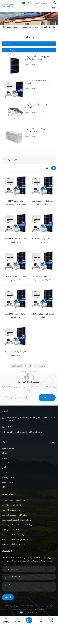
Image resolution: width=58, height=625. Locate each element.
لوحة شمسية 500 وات (11, 510)
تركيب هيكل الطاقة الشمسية (13, 534)
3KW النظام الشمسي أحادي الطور (42, 316)
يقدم (6, 597)
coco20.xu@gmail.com (31, 432)
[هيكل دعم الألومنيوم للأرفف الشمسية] (14, 113)
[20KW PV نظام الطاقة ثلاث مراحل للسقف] (15, 223)
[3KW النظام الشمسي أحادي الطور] (42, 298)
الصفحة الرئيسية (12, 27)
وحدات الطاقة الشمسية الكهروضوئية (16, 520)
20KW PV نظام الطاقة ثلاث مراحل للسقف (15, 240)
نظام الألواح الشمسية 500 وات (14, 515)
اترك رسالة (29, 620)
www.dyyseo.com (26, 609)
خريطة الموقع (7, 482)
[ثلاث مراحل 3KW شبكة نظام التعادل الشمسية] (42, 260)
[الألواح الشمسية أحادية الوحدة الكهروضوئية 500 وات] (14, 65)
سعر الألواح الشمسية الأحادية (13, 505)
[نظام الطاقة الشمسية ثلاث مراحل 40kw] (42, 185)
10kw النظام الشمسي (10, 529)
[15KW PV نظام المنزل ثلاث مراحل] (42, 223)
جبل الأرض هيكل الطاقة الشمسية (15, 539)
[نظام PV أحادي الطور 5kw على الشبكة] (15, 298)
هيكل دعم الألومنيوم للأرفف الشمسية (36, 106)
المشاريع (5, 462)
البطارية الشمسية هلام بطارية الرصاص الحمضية (37, 130)
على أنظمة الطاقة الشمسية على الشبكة (18, 524)
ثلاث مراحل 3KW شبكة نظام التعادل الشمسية (42, 278)
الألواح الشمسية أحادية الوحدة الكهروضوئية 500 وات (37, 58)
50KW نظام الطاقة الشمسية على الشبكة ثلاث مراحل (15, 203)
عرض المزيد (30, 64)
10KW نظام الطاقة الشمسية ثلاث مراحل (15, 278)
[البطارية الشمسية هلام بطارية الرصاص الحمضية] (14, 137)
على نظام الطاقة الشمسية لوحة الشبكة (38, 82)
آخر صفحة (42, 366)
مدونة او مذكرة (8, 477)
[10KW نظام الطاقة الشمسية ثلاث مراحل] (15, 260)
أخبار (4, 467)
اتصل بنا (5, 472)
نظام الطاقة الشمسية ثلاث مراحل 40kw (42, 203)
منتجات (5, 457)
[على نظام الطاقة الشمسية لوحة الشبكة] (14, 89)
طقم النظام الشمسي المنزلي (13, 500)
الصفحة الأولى (17, 366)
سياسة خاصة (39, 609)
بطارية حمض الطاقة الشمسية (13, 544)
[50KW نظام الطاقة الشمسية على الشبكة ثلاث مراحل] (15, 185)
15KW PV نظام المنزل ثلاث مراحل (43, 240)
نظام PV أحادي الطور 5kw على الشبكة (15, 316)
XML (4, 487)
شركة (4, 453)
